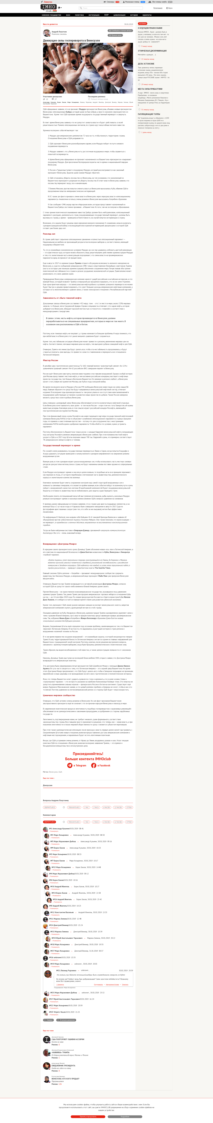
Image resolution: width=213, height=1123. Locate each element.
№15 (52, 931)
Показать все (74, 807)
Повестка (48, 2)
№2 (51, 835)
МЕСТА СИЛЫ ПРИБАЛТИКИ (150, 89)
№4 (50, 873)
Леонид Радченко (85, 102)
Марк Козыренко (76, 861)
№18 (52, 944)
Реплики (142, 23)
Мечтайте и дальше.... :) (147, 54)
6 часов (106, 807)
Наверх (48, 1020)
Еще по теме (49, 778)
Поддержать (98, 984)
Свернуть (60, 984)
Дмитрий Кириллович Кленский (63, 1050)
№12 (52, 912)
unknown (78, 964)
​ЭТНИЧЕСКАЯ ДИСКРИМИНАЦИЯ (152, 51)
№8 (50, 906)
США (60, 772)
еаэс (68, 15)
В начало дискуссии (66, 1020)
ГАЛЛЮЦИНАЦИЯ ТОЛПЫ (149, 114)
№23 (51, 1012)
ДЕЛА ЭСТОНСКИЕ (146, 64)
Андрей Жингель (98, 102)
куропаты (147, 15)
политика (79, 15)
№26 (55, 899)
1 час (86, 807)
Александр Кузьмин (81, 835)
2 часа (96, 807)
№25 (52, 992)
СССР (106, 15)
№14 (51, 925)
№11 (51, 919)
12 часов (118, 807)
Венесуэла (53, 772)
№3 (50, 854)
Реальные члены (135, 2)
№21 (58, 970)
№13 (54, 867)
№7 (51, 861)
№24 (54, 893)
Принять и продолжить (88, 1117)
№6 (50, 880)
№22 (51, 1005)
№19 (52, 964)
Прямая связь (116, 35)
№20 (54, 938)
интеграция (94, 15)
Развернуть (53, 831)
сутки (129, 807)
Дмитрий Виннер (111, 102)
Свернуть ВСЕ (49, 807)
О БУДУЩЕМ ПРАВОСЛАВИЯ (150, 28)
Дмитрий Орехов (58, 1037)
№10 (52, 886)
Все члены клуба (162, 2)
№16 (51, 957)
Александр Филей (58, 1063)
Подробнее (125, 1117)
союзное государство (51, 15)
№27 (52, 951)
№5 (51, 841)
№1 (50, 828)
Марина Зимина (123, 102)
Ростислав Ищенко (58, 1076)
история (134, 15)
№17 (51, 999)
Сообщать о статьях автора (122, 31)
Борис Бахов (80, 867)
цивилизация (119, 15)
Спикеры (112, 2)
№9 (51, 848)
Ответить (125, 984)
